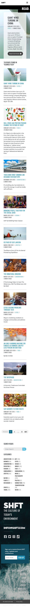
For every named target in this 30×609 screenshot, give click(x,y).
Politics (18, 480)
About (23, 585)
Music (17, 474)
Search (22, 592)
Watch (23, 574)
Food (18, 128)
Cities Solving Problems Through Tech (12, 308)
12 (21, 432)
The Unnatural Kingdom (12, 274)
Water (18, 490)
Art (17, 459)
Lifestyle (17, 245)
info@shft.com (14, 528)
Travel (7, 490)
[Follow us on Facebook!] (6, 536)
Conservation (19, 277)
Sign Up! (21, 557)
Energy (18, 466)
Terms (17, 605)
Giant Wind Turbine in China (14, 83)
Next (26, 432)
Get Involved (20, 588)
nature (6, 478)
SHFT (3, 3)
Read (24, 581)
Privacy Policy (19, 601)
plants (6, 480)
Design (17, 215)
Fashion (7, 469)
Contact (24, 605)
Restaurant (8, 483)
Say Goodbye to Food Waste (14, 409)
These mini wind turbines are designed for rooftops (14, 176)
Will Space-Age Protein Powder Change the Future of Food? (15, 124)
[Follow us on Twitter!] (10, 536)
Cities (9, 28)
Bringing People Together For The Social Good (14, 211)
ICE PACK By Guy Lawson (12, 242)
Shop (24, 578)
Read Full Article (14, 54)
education (7, 466)
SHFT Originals (19, 570)
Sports (7, 487)
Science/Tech (20, 483)
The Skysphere (9, 377)
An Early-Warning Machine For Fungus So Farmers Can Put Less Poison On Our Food (14, 345)
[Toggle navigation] (27, 2)
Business (7, 461)
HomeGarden (8, 471)
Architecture (21, 180)
